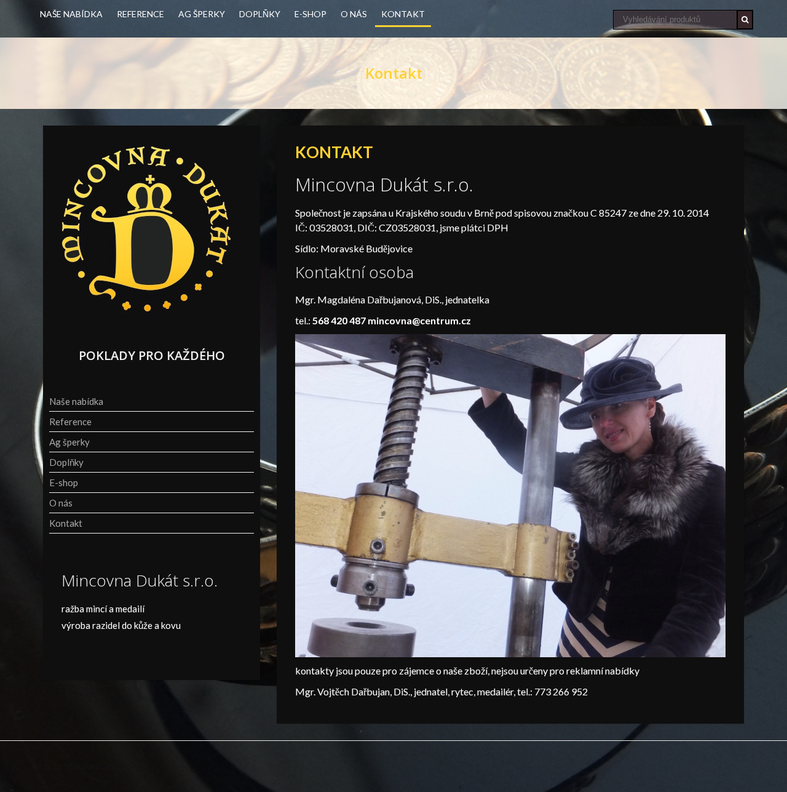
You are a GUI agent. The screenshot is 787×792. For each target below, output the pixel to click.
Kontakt (403, 14)
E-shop (310, 14)
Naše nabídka (71, 14)
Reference (140, 14)
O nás (354, 14)
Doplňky (259, 14)
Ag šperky (201, 14)
